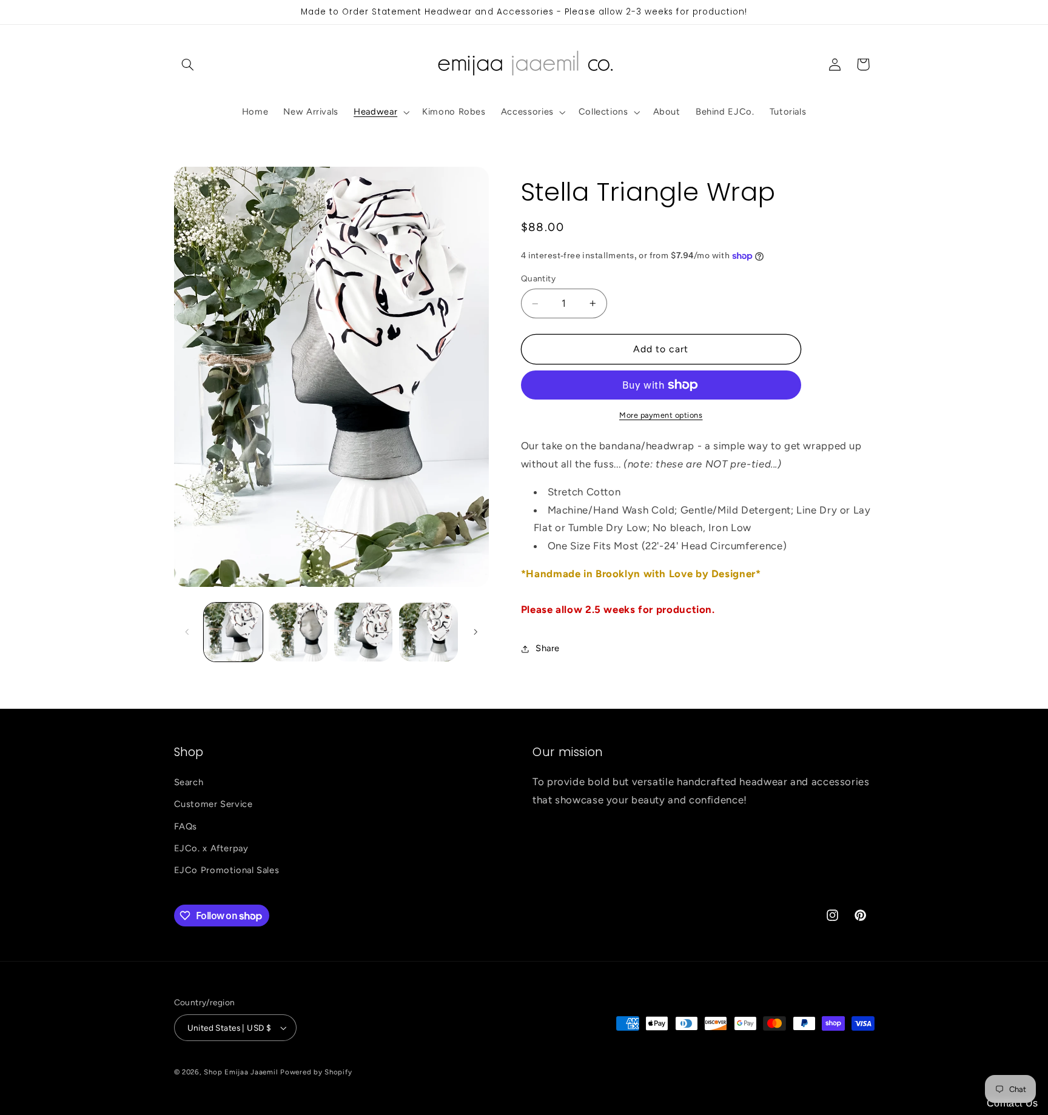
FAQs (186, 826)
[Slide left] (187, 631)
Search (189, 782)
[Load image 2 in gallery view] (298, 632)
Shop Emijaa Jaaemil (241, 1072)
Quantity (538, 279)
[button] (188, 64)
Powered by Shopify (316, 1072)
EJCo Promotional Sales (227, 870)
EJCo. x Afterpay (211, 848)
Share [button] (548, 648)
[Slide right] (475, 631)
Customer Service (213, 804)
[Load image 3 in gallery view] (363, 632)
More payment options (661, 415)
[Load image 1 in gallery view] (233, 632)
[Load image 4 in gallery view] (428, 632)
